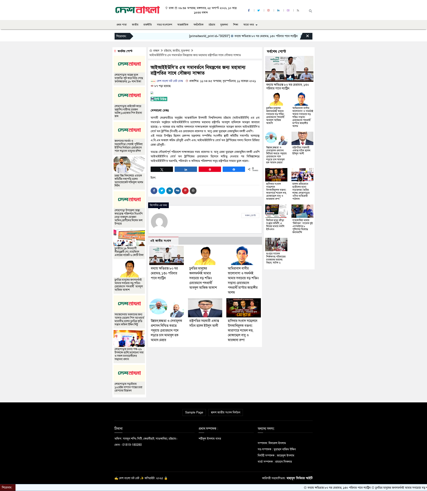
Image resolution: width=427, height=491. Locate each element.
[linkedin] (279, 11)
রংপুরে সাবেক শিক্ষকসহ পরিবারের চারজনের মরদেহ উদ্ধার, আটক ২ (276, 258)
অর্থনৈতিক (198, 25)
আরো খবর (248, 25)
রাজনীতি (147, 25)
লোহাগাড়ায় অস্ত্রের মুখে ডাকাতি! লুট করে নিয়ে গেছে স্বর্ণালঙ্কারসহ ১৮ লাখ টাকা (129, 78)
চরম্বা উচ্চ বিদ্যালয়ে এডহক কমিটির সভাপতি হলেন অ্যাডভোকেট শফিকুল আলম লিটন (129, 181)
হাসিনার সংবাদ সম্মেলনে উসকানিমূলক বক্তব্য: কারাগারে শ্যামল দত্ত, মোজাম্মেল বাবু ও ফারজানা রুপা (242, 330)
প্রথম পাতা (122, 25)
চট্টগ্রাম (212, 25)
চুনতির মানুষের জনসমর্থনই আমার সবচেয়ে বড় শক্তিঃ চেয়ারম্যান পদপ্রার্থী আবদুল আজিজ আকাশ (203, 278)
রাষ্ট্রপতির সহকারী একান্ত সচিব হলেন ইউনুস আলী (301, 150)
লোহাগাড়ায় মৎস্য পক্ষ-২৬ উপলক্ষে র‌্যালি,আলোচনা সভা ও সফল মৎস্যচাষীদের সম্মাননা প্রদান (129, 354)
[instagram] (269, 11)
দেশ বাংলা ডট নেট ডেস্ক (169, 81)
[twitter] (259, 11)
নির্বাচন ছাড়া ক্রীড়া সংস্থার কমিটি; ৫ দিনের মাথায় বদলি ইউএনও (275, 224)
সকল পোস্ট (250, 215)
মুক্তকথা (224, 25)
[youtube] (289, 11)
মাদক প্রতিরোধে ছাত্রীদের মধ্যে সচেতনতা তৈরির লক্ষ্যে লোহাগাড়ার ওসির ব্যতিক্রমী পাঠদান (301, 191)
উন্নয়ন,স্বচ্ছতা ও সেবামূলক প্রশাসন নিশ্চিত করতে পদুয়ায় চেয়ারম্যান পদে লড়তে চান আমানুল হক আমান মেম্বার (166, 330)
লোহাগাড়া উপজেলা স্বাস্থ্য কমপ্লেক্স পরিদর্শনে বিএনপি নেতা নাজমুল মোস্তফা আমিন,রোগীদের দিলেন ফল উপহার (129, 217)
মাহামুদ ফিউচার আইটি (300, 478)
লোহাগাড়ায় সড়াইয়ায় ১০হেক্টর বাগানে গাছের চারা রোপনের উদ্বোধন (128, 387)
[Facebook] (154, 190)
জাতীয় (135, 25)
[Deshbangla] (137, 10)
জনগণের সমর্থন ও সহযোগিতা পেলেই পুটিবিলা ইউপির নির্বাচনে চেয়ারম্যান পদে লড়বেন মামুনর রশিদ (129, 146)
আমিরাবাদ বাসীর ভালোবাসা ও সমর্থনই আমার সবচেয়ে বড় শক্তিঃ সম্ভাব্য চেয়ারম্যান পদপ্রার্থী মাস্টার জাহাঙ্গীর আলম (302, 117)
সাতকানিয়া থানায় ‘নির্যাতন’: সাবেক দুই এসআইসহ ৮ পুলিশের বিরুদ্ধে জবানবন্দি (302, 226)
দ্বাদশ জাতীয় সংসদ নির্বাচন (225, 412)
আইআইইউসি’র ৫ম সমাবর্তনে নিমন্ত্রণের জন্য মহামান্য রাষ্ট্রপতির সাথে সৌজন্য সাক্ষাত (195, 55)
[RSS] (298, 11)
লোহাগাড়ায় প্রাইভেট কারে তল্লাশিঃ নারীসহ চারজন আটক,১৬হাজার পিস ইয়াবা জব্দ (128, 111)
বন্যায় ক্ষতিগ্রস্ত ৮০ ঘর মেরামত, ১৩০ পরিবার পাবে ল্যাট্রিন (248, 36)
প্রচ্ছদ (156, 51)
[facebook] (249, 11)
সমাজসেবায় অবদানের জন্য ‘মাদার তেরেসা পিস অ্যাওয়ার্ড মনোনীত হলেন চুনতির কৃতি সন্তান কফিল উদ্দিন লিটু (129, 319)
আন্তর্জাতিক (182, 25)
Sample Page (194, 412)
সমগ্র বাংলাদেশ (164, 25)
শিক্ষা (235, 25)
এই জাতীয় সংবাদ (160, 241)
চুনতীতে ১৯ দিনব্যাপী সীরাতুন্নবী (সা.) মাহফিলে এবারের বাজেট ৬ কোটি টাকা (129, 252)
